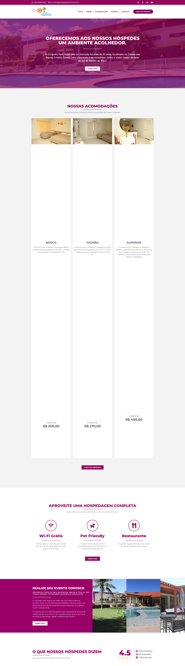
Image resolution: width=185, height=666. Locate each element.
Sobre (89, 12)
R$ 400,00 (133, 420)
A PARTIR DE (51, 423)
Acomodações (101, 12)
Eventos (114, 12)
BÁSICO (51, 242)
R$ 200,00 (51, 426)
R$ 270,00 (92, 426)
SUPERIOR (134, 242)
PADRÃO (92, 242)
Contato (126, 12)
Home (80, 12)
